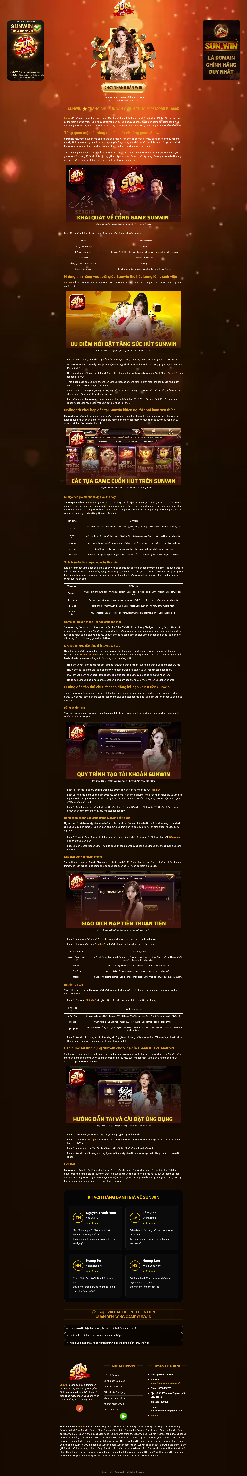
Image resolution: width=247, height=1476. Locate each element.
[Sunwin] (123, 8)
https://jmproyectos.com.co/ (165, 1383)
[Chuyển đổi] (67, 1329)
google (81, 1426)
